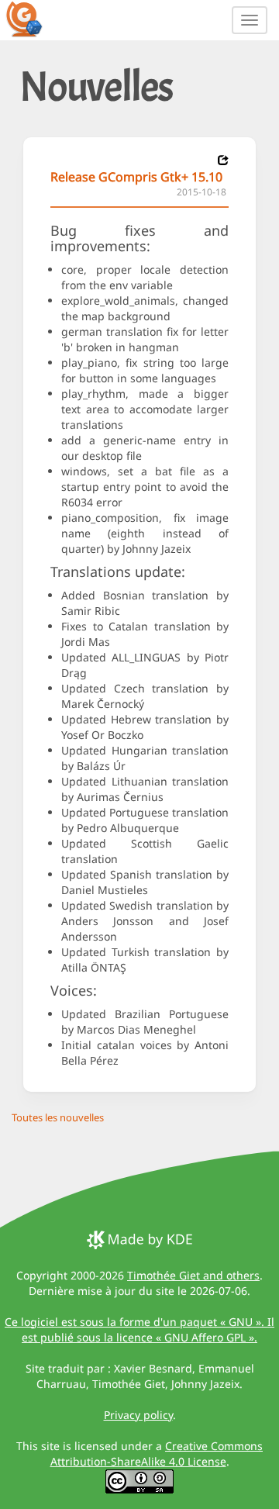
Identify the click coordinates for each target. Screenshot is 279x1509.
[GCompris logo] (33, 18)
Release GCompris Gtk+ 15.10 (136, 176)
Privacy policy (138, 1414)
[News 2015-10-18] (223, 160)
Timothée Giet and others (193, 1275)
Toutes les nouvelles (58, 1117)
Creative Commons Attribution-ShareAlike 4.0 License (157, 1453)
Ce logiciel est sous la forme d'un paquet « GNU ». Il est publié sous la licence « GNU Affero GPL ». (139, 1329)
